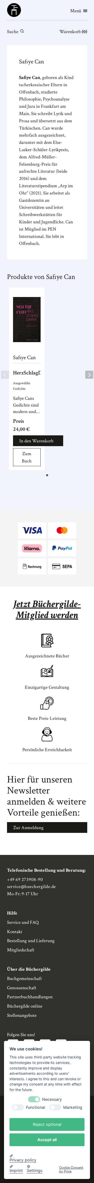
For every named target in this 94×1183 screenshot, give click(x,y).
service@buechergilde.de (31, 886)
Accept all (47, 1139)
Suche (12, 32)
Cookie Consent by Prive (71, 1169)
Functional (35, 1107)
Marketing (72, 1107)
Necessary (52, 1099)
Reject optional (47, 1124)
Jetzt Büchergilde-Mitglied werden (47, 610)
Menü (75, 11)
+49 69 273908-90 (25, 879)
